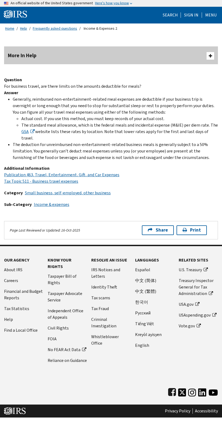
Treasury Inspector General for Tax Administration (196, 287)
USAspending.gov (195, 315)
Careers (11, 280)
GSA (25, 131)
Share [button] (162, 230)
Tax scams (100, 298)
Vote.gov (187, 326)
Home (9, 28)
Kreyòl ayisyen (148, 334)
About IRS (13, 270)
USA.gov (186, 304)
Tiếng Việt (144, 324)
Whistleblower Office (105, 340)
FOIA (52, 339)
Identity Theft (104, 287)
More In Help (22, 55)
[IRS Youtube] (213, 391)
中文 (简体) (145, 280)
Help (23, 28)
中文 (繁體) (145, 291)
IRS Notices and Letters (105, 273)
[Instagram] (192, 391)
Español (142, 270)
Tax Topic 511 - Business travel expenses (41, 181)
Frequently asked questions (55, 28)
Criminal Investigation (103, 323)
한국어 (141, 302)
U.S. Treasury (190, 270)
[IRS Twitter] (182, 391)
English (142, 345)
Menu (211, 15)
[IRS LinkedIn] (202, 391)
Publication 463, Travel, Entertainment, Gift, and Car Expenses (61, 175)
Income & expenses (51, 204)
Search (170, 15)
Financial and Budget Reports (23, 295)
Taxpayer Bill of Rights (62, 279)
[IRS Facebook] (172, 391)
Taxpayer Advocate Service (65, 297)
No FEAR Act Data (64, 349)
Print (195, 230)
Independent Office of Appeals (65, 314)
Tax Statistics (16, 308)
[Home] (15, 14)
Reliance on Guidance (67, 360)
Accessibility (206, 411)
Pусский (143, 313)
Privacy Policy (177, 411)
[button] (191, 15)
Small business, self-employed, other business (68, 193)
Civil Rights (58, 328)
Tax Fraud (100, 308)
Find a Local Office (21, 330)
